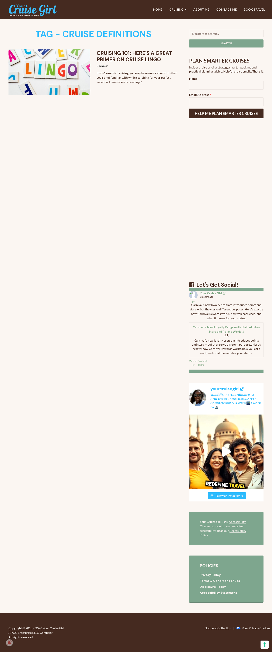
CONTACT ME (226, 9)
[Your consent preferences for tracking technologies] (265, 645)
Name (193, 78)
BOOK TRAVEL (254, 9)
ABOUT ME (201, 9)
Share (201, 364)
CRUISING (176, 9)
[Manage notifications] (9, 642)
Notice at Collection (218, 628)
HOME (157, 9)
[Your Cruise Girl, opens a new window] (193, 301)
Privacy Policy (210, 575)
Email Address (200, 94)
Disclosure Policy (213, 587)
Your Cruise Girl (211, 293)
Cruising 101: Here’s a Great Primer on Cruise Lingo (134, 56)
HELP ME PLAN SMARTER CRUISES (226, 113)
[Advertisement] (226, 200)
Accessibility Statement (218, 593)
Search (226, 43)
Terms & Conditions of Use (220, 581)
